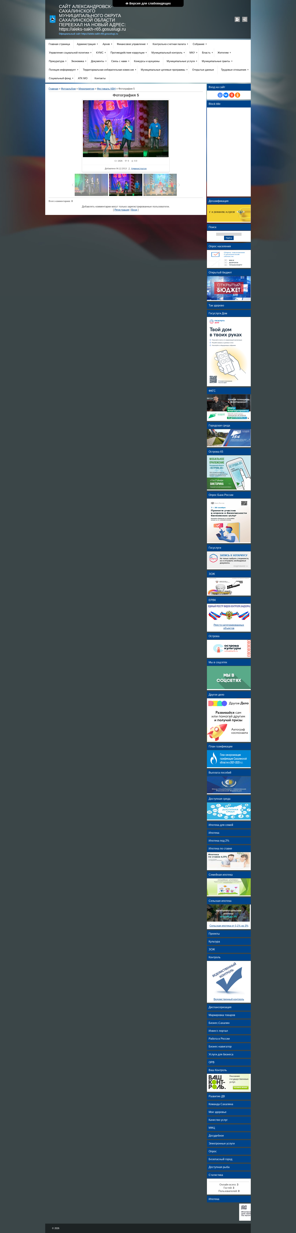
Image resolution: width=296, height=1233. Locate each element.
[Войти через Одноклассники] (237, 95)
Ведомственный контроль (229, 999)
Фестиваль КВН (106, 88)
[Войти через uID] (220, 95)
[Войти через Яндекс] (231, 95)
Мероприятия (86, 88)
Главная (53, 88)
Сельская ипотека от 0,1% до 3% (228, 925)
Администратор (139, 168)
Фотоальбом (68, 88)
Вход (244, 19)
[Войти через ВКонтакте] (226, 95)
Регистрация (237, 19)
